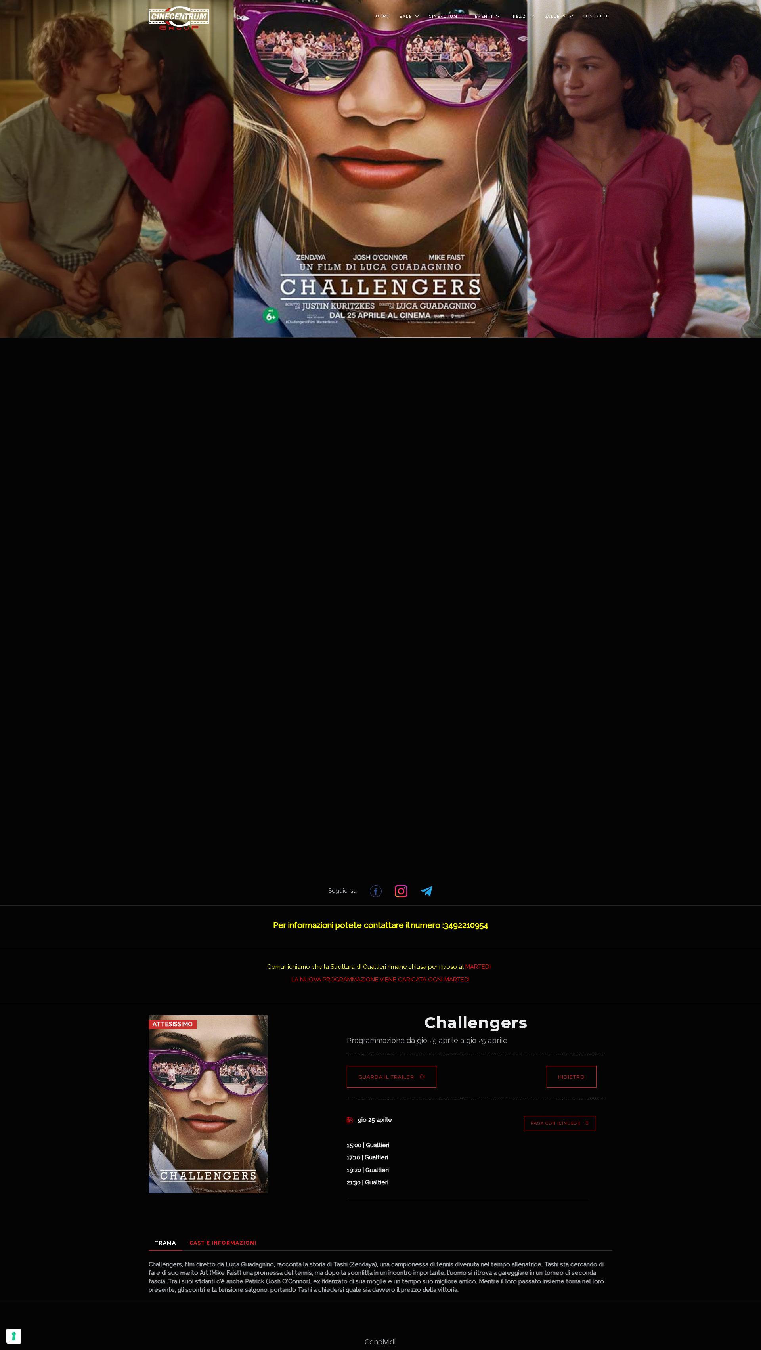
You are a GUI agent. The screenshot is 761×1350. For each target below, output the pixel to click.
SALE (406, 16)
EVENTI (484, 16)
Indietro (571, 1077)
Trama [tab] (165, 1243)
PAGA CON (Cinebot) (556, 1123)
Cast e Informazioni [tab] (222, 1243)
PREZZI (519, 16)
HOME (383, 16)
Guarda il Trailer (387, 1077)
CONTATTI (595, 16)
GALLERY (555, 16)
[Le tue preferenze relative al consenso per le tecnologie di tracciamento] (13, 1336)
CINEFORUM (443, 16)
